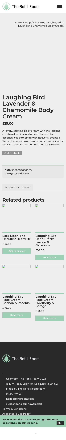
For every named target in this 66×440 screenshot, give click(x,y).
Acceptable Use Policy (16, 413)
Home (18, 22)
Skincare (38, 22)
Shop (28, 22)
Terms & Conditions (14, 408)
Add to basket (16, 251)
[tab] (17, 187)
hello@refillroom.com (20, 398)
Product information (17, 187)
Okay (60, 423)
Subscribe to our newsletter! (24, 403)
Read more (49, 257)
